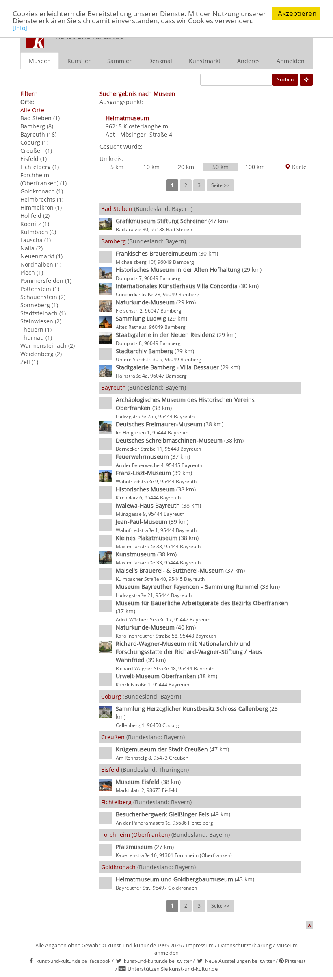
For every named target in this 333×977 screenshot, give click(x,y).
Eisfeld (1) (33, 159)
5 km (116, 167)
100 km (255, 167)
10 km (151, 167)
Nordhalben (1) (40, 264)
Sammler (119, 61)
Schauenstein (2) (42, 297)
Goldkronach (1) (41, 191)
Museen (40, 61)
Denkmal (160, 61)
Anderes (248, 61)
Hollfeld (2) (35, 215)
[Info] (20, 28)
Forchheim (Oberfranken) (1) (43, 179)
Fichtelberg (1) (39, 167)
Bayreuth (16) (38, 134)
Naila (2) (31, 248)
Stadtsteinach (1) (43, 313)
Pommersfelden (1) (45, 280)
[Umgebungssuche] (306, 80)
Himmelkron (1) (41, 207)
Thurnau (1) (36, 337)
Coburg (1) (34, 142)
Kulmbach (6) (38, 232)
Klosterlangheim (145, 126)
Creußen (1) (36, 150)
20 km (186, 167)
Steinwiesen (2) (40, 321)
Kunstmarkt (205, 61)
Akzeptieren (297, 13)
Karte (298, 167)
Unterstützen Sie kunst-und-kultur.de (173, 969)
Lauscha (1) (35, 240)
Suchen (285, 79)
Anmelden (291, 61)
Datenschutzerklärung (245, 945)
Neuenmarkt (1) (41, 256)
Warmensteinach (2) (47, 346)
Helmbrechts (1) (41, 199)
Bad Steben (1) (40, 118)
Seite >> (220, 185)
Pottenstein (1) (39, 289)
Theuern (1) (36, 329)
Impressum (200, 945)
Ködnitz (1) (34, 224)
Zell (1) (29, 362)
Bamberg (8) (36, 126)
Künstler (79, 61)
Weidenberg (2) (41, 354)
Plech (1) (31, 272)
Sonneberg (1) (39, 305)
